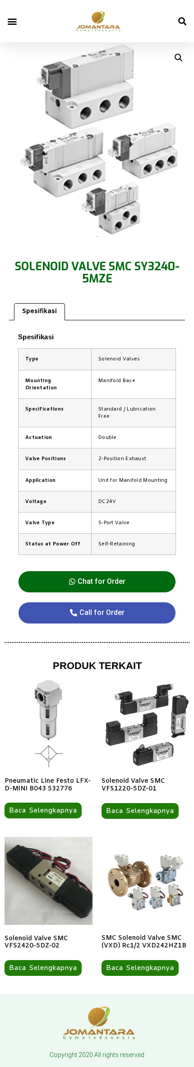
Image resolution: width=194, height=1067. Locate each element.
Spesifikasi (39, 311)
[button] (12, 21)
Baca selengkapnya (43, 810)
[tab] (39, 311)
